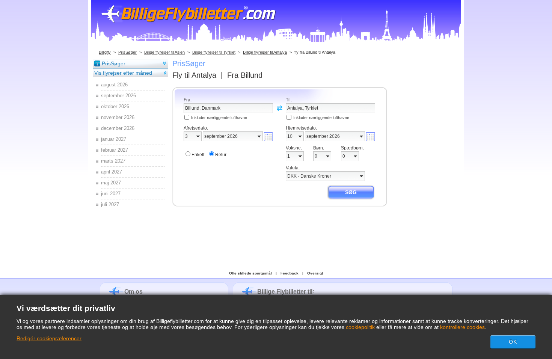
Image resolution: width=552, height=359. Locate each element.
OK (513, 342)
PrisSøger (127, 52)
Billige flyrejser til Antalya (265, 52)
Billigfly (105, 52)
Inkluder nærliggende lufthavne (219, 117)
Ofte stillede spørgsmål (250, 273)
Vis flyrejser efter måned (123, 73)
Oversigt (315, 273)
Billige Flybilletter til (284, 291)
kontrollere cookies (462, 327)
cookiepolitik (360, 327)
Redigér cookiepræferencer (49, 338)
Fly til (194, 75)
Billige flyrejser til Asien (164, 52)
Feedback (290, 273)
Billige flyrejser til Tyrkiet (213, 52)
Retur (220, 154)
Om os (133, 291)
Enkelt (198, 154)
